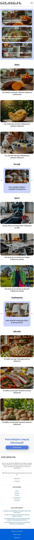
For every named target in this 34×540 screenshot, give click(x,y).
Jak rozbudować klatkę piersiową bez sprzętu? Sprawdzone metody (17, 519)
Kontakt (17, 481)
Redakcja (17, 478)
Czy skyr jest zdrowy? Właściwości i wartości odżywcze (17, 156)
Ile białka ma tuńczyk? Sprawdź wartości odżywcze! (17, 392)
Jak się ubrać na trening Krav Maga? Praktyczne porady (17, 258)
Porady (17, 164)
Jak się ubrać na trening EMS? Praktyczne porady (17, 227)
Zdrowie (17, 331)
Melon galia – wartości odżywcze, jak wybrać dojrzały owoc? (15, 37)
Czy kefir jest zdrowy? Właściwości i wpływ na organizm (16, 54)
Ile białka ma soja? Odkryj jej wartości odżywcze (17, 360)
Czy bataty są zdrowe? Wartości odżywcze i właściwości (15, 21)
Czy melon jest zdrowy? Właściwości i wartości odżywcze (17, 125)
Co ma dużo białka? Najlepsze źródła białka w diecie (17, 515)
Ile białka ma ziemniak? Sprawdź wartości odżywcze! (17, 423)
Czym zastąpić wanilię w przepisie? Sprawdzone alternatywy (16, 188)
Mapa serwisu (17, 534)
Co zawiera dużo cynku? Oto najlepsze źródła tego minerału (17, 523)
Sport (17, 198)
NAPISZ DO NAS (17, 447)
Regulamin (17, 537)
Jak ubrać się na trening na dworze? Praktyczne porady (17, 290)
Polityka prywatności (17, 531)
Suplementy (17, 298)
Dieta (17, 65)
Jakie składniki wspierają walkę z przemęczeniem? (17, 321)
